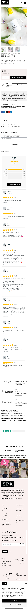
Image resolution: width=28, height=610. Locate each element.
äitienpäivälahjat (7, 106)
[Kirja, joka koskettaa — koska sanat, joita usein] (4, 463)
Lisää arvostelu (14, 184)
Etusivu (3, 53)
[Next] (24, 26)
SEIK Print (18, 515)
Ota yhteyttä (5, 508)
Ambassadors (19, 522)
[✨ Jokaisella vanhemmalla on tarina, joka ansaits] (14, 473)
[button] (25, 583)
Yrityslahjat (19, 517)
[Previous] (3, 26)
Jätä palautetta (18, 384)
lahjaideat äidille (8, 107)
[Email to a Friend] (7, 112)
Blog (3, 510)
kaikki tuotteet (21, 106)
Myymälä (18, 510)
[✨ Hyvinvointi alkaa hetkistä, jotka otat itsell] (4, 473)
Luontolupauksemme (7, 513)
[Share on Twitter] (4, 112)
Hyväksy (14, 600)
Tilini (17, 513)
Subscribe (22, 543)
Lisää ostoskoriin (17, 77)
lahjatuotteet (13, 107)
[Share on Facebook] (2, 112)
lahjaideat (8, 53)
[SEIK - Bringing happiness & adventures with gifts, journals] (8, 2)
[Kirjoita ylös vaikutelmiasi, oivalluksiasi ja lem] (23, 473)
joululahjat (11, 54)
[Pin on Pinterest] (9, 112)
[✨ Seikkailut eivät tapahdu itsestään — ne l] (23, 463)
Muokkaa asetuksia (14, 604)
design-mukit (12, 106)
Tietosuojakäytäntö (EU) (6, 525)
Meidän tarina (19, 508)
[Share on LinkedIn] (11, 112)
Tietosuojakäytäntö (6, 521)
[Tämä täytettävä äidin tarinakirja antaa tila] (14, 463)
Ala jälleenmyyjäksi (20, 520)
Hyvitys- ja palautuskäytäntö (6, 516)
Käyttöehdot (5, 519)
